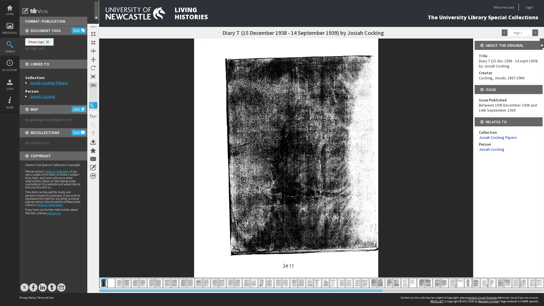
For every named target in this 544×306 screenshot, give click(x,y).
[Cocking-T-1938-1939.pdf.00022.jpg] (270, 283)
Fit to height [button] (93, 59)
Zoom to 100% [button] (93, 76)
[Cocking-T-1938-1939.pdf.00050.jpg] (492, 283)
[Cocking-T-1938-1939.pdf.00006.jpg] (143, 283)
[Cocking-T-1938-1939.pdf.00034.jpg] (365, 283)
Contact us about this (93, 159)
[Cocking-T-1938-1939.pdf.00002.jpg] (111, 283)
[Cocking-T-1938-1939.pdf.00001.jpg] (103, 283)
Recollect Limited (488, 301)
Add (77, 30)
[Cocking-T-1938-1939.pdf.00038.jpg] (397, 283)
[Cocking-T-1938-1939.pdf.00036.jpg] (381, 283)
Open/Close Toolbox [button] (96, 10)
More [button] (9, 107)
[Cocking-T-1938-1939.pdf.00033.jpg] (357, 283)
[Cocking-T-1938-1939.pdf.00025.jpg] (294, 283)
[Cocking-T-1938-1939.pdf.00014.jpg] (206, 283)
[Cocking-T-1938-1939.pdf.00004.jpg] (127, 283)
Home (10, 14)
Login (10, 89)
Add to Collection (93, 150)
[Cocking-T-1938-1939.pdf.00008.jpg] (159, 283)
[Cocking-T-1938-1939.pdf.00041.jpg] (420, 283)
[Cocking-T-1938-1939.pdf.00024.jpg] (286, 283)
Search (10, 51)
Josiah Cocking (42, 96)
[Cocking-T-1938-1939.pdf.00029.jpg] (325, 283)
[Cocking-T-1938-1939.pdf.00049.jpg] (484, 283)
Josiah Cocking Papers (49, 82)
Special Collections (57, 171)
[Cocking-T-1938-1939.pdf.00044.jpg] (444, 283)
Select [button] (529, 32)
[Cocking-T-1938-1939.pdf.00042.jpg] (428, 283)
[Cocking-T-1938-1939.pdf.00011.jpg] (182, 283)
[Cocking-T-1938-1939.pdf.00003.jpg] (119, 283)
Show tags (36, 42)
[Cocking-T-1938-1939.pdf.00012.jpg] (190, 283)
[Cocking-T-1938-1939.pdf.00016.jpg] (222, 283)
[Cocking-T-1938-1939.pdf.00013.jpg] (198, 283)
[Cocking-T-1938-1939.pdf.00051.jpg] (500, 283)
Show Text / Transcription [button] (93, 116)
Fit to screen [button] (93, 42)
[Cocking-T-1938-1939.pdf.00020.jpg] (254, 283)
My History (9, 70)
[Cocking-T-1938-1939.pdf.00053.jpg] (516, 283)
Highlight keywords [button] (93, 133)
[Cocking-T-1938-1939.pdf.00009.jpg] (167, 283)
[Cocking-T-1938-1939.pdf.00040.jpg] (412, 283)
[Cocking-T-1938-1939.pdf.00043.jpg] (436, 283)
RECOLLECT (437, 301)
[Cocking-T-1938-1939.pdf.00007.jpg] (151, 283)
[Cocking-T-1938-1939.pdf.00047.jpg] (468, 283)
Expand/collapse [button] (542, 43)
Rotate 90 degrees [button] (93, 68)
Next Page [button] (535, 32)
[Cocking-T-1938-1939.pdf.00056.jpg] (539, 283)
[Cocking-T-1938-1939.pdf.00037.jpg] (389, 283)
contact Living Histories (482, 297)
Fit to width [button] (93, 51)
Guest (510, 7)
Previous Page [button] (504, 32)
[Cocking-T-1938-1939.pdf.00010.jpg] (174, 283)
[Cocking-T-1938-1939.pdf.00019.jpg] (246, 283)
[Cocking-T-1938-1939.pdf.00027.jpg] (309, 283)
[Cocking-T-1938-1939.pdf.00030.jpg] (333, 283)
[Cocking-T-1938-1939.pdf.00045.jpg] (452, 283)
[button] (93, 105)
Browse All (10, 33)
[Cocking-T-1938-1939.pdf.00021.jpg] (262, 283)
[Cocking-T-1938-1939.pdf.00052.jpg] (508, 283)
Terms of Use (45, 297)
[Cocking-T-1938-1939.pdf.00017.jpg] (230, 283)
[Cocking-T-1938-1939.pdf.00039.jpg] (405, 283)
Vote (39, 11)
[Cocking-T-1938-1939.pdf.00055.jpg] (532, 283)
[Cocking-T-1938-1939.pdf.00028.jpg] (317, 283)
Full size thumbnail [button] (93, 34)
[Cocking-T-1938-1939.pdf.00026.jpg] (301, 283)
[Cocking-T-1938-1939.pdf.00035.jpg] (373, 283)
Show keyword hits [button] (93, 125)
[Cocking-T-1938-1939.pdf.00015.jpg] (214, 283)
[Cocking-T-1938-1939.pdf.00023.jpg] (278, 283)
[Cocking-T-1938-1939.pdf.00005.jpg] (135, 283)
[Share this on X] (24, 284)
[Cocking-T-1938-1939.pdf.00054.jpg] (524, 283)
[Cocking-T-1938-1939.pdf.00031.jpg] (341, 283)
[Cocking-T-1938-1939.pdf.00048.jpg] (476, 283)
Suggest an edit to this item (25, 11)
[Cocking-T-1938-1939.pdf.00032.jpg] (349, 283)
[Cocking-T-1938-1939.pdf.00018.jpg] (238, 283)
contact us (53, 213)
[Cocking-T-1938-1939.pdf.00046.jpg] (460, 283)
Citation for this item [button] (93, 176)
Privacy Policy (28, 297)
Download (93, 142)
